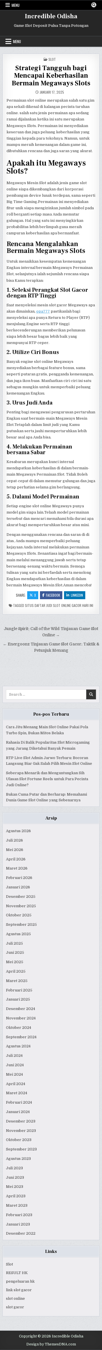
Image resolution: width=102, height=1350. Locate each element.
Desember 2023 (20, 1121)
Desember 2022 (20, 1233)
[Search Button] (93, 4)
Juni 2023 (15, 1177)
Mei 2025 (14, 962)
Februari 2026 (19, 878)
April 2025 (16, 971)
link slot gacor (19, 1290)
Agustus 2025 (18, 934)
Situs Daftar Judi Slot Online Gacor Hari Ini (59, 605)
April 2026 (16, 859)
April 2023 (16, 1196)
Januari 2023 (18, 1224)
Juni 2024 (15, 1065)
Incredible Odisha (51, 16)
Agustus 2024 (18, 1046)
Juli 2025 (14, 943)
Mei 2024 (14, 1074)
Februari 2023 (19, 1215)
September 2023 (21, 1149)
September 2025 (21, 924)
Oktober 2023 (18, 1140)
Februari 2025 (19, 990)
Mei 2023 (14, 1186)
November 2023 (21, 1130)
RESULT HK (17, 1273)
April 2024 (15, 1084)
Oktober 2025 (18, 915)
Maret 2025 (16, 981)
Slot (52, 59)
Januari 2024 (18, 1112)
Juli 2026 (14, 840)
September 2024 (21, 1037)
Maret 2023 (16, 1205)
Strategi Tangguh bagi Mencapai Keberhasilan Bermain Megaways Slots (51, 76)
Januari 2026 (18, 887)
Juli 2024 (14, 1055)
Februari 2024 (19, 1102)
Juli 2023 (14, 1168)
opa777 (43, 311)
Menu (16, 5)
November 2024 (21, 1018)
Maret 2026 (16, 868)
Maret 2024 (16, 1093)
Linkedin (77, 595)
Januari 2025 (18, 999)
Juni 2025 (15, 952)
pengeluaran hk (20, 1281)
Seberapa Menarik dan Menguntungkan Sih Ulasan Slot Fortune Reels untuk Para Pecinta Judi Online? (47, 779)
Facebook (53, 595)
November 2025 (21, 906)
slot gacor (15, 1307)
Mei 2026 (14, 850)
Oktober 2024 (18, 1027)
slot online (15, 1298)
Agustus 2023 (18, 1158)
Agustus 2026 (18, 831)
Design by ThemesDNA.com (51, 1344)
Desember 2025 (20, 896)
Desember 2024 (20, 1009)
